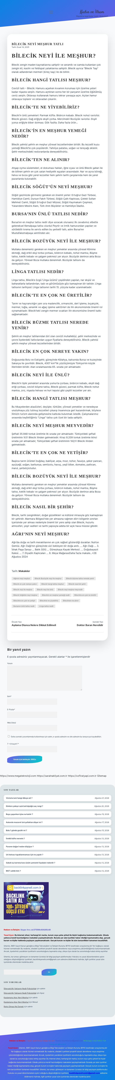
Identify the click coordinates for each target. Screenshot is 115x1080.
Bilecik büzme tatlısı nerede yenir (80, 578)
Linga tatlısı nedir (46, 606)
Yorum (9, 663)
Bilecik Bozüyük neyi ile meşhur (48, 578)
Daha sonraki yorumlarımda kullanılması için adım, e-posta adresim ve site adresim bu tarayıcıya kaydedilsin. (56, 736)
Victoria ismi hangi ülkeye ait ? (19, 798)
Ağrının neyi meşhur (21, 578)
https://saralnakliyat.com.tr (52, 775)
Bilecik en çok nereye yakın (25, 584)
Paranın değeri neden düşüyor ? (20, 846)
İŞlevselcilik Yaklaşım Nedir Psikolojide (20, 988)
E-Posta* (11, 709)
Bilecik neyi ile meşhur (22, 589)
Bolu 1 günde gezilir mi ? (16, 830)
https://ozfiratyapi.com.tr (82, 775)
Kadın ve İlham (92, 12)
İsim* (9, 696)
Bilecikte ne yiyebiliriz (49, 600)
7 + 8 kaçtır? (13, 744)
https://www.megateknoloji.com (18, 775)
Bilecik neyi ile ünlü (45, 589)
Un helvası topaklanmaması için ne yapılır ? (24, 855)
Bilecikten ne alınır (70, 600)
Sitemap (101, 775)
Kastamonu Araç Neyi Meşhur (16, 997)
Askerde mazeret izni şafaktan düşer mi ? (24, 822)
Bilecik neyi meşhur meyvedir (70, 589)
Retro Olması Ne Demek (14, 1006)
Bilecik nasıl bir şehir (77, 584)
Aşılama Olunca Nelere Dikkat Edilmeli (34, 625)
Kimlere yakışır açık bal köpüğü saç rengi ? (24, 806)
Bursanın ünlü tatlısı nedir (23, 606)
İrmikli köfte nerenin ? (15, 838)
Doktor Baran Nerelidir (90, 625)
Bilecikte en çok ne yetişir (24, 600)
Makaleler (24, 571)
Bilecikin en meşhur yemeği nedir (56, 595)
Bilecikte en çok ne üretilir (85, 595)
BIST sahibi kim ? (13, 871)
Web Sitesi (11, 723)
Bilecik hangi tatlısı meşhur (52, 584)
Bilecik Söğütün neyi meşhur (25, 595)
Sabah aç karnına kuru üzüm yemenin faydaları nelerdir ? (30, 863)
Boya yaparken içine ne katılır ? (19, 814)
